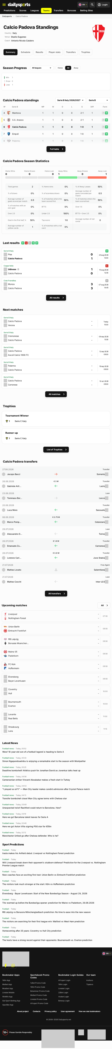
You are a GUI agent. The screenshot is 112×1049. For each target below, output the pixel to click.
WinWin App (7, 997)
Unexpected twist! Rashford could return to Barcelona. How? (31, 807)
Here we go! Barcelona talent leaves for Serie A (25, 817)
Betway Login (64, 1001)
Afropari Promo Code (39, 1003)
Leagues (34, 10)
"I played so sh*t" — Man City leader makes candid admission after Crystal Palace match (46, 789)
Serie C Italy (21, 421)
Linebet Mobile (8, 992)
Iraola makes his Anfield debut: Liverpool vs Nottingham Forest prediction (38, 853)
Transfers (58, 10)
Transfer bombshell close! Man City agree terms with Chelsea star (34, 798)
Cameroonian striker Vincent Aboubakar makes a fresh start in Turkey (36, 780)
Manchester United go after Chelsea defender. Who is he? (30, 835)
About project (23, 1011)
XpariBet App (7, 1005)
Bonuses (71, 10)
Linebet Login (63, 988)
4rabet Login (63, 997)
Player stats (55, 52)
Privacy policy (51, 1011)
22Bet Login (63, 992)
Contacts (36, 1011)
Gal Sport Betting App (11, 1001)
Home (60, 68)
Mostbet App (7, 988)
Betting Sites (86, 10)
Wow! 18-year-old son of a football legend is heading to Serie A (33, 752)
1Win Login (62, 984)
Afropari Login (64, 980)
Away (76, 68)
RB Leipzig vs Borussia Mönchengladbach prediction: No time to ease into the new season (46, 912)
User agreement (68, 1011)
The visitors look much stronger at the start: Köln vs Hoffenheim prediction (38, 884)
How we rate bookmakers (89, 1011)
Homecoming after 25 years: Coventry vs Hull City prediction (31, 930)
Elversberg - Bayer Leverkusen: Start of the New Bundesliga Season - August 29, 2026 (44, 893)
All (68, 68)
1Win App (6, 980)
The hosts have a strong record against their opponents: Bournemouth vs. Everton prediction (47, 940)
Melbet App (7, 984)
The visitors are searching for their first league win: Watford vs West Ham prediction (43, 921)
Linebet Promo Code (38, 999)
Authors (89, 980)
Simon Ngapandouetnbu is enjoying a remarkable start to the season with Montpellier (44, 761)
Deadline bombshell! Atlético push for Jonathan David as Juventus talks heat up (41, 770)
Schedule (25, 52)
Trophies (85, 52)
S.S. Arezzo (17, 120)
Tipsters (89, 984)
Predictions (9, 10)
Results (39, 52)
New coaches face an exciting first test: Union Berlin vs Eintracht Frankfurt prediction (43, 875)
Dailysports (7, 16)
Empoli (15, 134)
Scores (22, 10)
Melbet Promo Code (38, 995)
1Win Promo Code (37, 987)
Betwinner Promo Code (40, 991)
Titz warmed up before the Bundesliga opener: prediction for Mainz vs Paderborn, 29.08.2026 (48, 903)
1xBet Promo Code (38, 983)
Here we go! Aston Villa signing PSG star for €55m (26, 826)
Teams (46, 10)
